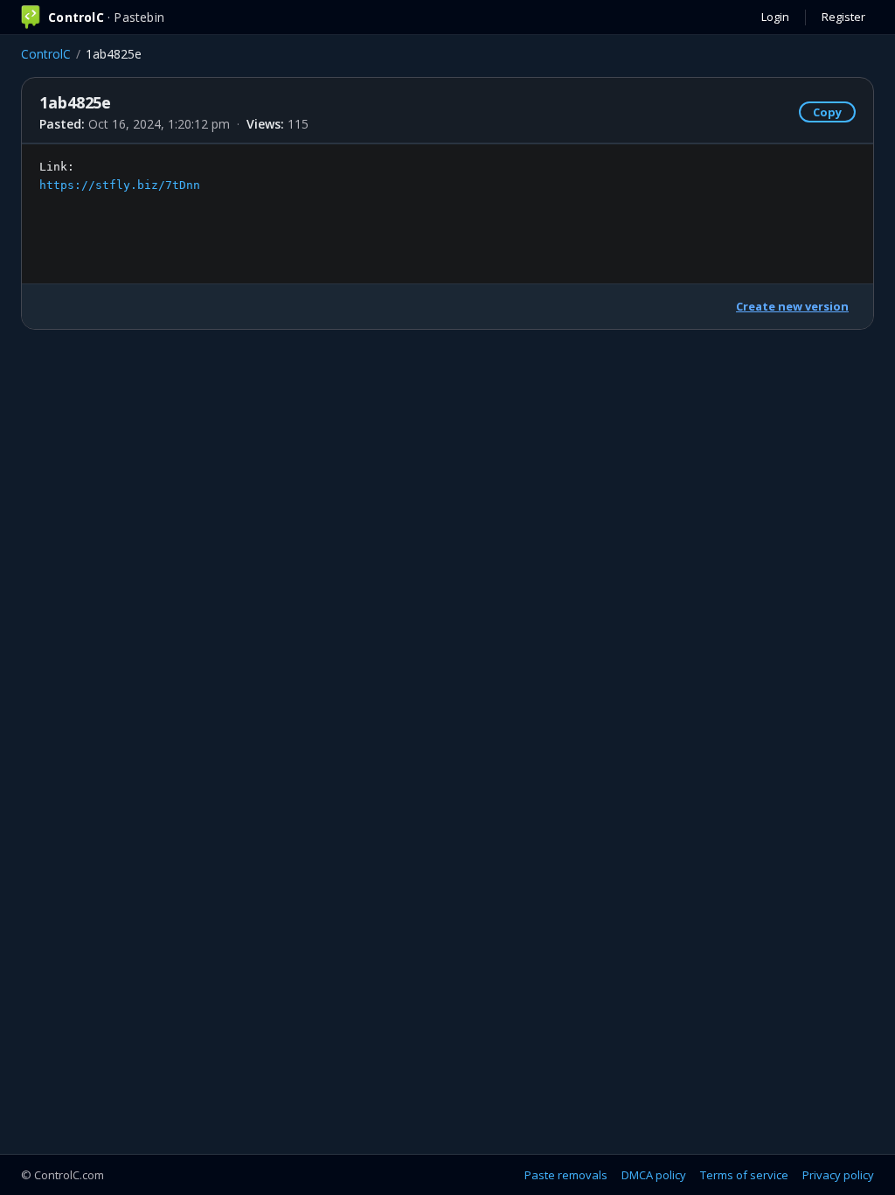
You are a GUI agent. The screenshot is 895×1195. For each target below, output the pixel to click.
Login (775, 16)
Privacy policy (838, 1175)
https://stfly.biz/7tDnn (119, 185)
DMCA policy (653, 1175)
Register (843, 16)
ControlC (46, 53)
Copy (827, 112)
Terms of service (744, 1175)
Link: (119, 176)
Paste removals (565, 1175)
